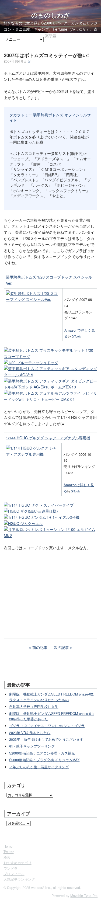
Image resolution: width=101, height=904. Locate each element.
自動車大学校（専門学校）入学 (33, 706)
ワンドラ (11, 868)
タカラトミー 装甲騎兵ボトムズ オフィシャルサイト (50, 117)
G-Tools (76, 336)
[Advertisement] (44, 590)
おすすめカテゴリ (18, 862)
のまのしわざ (50, 15)
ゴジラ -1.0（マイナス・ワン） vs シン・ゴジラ (47, 725)
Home (8, 846)
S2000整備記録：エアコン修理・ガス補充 (42, 753)
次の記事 (61, 647)
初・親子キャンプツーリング (32, 746)
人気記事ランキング (19, 879)
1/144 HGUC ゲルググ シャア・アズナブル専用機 (48, 437)
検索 (7, 857)
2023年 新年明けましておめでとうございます (46, 739)
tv (29, 61)
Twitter (9, 851)
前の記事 (39, 647)
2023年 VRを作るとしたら (29, 732)
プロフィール (14, 873)
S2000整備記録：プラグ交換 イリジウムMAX (44, 759)
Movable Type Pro (83, 895)
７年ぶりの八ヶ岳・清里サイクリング (39, 766)
